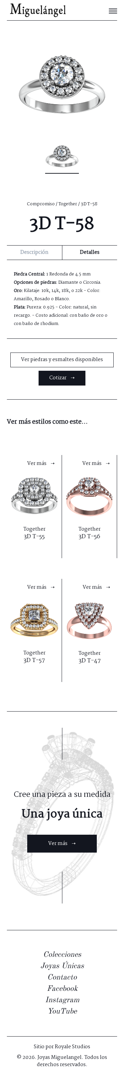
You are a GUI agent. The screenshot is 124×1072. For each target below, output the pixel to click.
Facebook (62, 989)
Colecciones (62, 955)
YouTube (62, 1011)
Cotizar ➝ (62, 378)
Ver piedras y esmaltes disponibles (62, 360)
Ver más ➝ (62, 844)
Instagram (62, 1000)
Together (68, 204)
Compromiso (41, 204)
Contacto (62, 977)
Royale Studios (72, 1047)
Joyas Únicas (62, 966)
